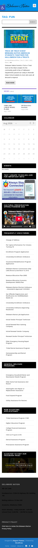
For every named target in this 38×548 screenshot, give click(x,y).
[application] (19, 218)
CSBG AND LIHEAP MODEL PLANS (9, 107)
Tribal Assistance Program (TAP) (17, 418)
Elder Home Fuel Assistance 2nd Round (17, 383)
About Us (20, 546)
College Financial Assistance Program (16, 429)
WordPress (19, 543)
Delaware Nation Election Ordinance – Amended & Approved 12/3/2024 (19, 288)
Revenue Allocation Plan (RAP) (16, 275)
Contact (13, 546)
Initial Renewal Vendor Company (17, 331)
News (6, 62)
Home (7, 546)
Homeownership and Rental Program (16, 354)
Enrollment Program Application (17, 252)
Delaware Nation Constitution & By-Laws (19, 269)
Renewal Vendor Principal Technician (19, 336)
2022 (30, 60)
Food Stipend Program (14, 395)
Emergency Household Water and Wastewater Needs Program (18, 376)
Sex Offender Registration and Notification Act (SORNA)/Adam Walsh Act (17, 296)
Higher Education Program (15, 423)
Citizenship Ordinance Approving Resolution (17, 309)
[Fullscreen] (33, 226)
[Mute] (30, 226)
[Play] (5, 226)
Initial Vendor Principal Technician (18, 320)
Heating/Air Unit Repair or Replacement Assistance (15, 389)
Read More (10, 83)
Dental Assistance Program (15, 440)
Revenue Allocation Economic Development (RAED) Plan (16, 281)
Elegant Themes (18, 541)
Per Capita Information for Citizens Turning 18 (18, 246)
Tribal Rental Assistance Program (18, 348)
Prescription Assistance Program (17, 445)
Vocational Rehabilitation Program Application (18, 263)
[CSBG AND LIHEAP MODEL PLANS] (10, 98)
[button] (2, 7)
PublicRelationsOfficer (13, 60)
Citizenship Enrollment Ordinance (18, 257)
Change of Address (12, 240)
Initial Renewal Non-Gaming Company (16, 325)
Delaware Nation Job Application (17, 314)
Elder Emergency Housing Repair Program (17, 342)
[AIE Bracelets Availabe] (28, 98)
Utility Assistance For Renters (16, 400)
